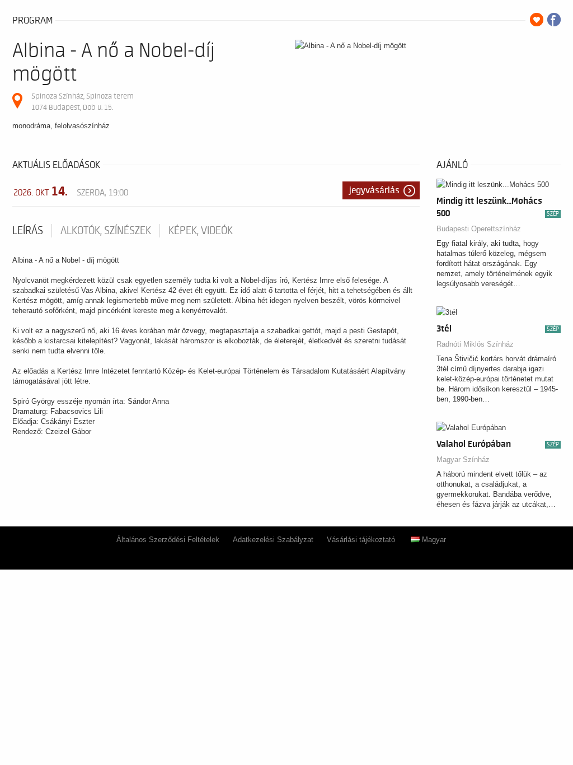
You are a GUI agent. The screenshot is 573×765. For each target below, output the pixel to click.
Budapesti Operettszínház (478, 229)
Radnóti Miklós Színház (475, 344)
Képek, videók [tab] (200, 231)
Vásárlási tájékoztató (361, 539)
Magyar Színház (463, 459)
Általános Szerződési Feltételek (167, 539)
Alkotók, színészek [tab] (105, 231)
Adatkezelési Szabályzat (273, 539)
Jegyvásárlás (374, 190)
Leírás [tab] (27, 231)
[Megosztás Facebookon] (554, 19)
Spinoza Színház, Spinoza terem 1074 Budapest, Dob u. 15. (82, 101)
